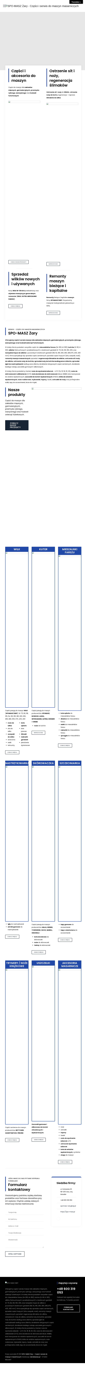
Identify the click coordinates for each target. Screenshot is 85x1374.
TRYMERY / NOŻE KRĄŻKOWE (16, 964)
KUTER (43, 549)
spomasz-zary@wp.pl (68, 1206)
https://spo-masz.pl (67, 1212)
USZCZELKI (43, 963)
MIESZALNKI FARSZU (69, 550)
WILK (17, 549)
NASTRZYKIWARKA (17, 763)
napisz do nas (53, 264)
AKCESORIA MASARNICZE (69, 964)
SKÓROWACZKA (43, 763)
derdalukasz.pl (35, 1357)
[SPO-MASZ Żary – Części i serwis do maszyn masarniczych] (42, 6)
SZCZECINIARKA (70, 763)
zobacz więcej (15, 306)
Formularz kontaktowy (68, 1308)
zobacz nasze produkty (18, 262)
